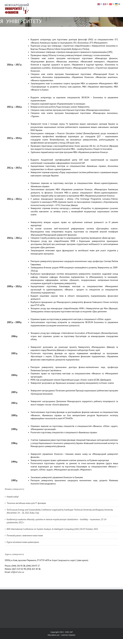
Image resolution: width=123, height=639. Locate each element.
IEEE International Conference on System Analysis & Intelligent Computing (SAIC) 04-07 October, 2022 (52, 529)
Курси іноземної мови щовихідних (23, 542)
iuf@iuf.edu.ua (17, 572)
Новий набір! (13, 496)
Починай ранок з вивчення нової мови (25, 535)
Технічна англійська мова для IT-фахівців (26, 503)
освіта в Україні (68, 635)
